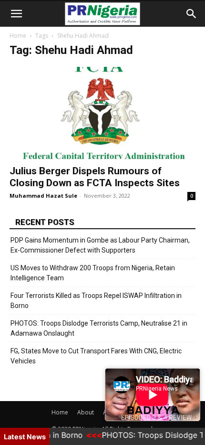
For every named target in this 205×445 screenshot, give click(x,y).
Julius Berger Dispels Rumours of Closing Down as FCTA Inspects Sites (95, 177)
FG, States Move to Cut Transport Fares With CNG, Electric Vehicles (96, 356)
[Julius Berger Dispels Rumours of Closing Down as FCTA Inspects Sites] (102, 113)
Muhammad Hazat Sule (43, 195)
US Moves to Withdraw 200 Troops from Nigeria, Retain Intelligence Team (92, 273)
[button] (16, 14)
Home (18, 36)
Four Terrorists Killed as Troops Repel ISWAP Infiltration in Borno (96, 300)
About (85, 412)
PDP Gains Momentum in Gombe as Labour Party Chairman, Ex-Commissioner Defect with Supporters (100, 245)
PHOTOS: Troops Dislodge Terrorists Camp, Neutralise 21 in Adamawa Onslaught (98, 328)
